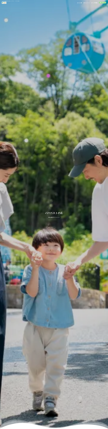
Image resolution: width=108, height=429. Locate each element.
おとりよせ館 (79, 2)
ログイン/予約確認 (94, 2)
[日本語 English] (102, 2)
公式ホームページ (86, 2)
